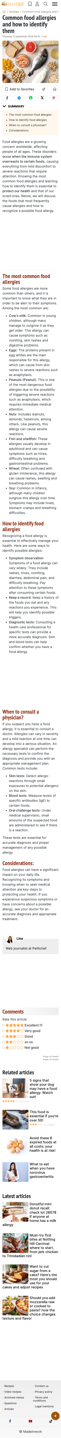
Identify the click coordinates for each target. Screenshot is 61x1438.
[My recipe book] (30, 4)
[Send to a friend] (43, 89)
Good (28, 1036)
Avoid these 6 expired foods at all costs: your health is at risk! (43, 1144)
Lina (44, 36)
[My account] (37, 4)
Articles (9, 1409)
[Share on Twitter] (42, 98)
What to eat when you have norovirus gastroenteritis (42, 1170)
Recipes (9, 1386)
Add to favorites (21, 89)
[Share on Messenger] (19, 98)
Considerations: (19, 130)
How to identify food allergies (28, 120)
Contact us (41, 1386)
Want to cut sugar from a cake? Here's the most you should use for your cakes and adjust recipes (29, 1276)
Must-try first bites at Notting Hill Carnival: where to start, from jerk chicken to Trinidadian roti (30, 1245)
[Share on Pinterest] (54, 98)
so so (28, 1042)
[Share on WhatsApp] (30, 98)
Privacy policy (43, 1391)
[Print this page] (55, 89)
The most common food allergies (30, 114)
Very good (32, 1031)
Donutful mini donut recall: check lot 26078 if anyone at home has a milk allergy (29, 1214)
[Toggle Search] (45, 4)
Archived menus (14, 1397)
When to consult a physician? (28, 125)
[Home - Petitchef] (4, 11)
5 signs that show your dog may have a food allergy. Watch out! (43, 1088)
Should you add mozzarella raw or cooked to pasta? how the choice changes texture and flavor (28, 1308)
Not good (31, 1048)
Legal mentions (44, 1406)
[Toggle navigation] (54, 4)
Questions (10, 1403)
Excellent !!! (33, 1025)
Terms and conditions (40, 1399)
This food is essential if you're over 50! (44, 1116)
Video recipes (12, 1391)
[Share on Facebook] (7, 98)
